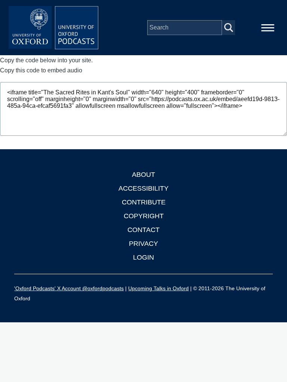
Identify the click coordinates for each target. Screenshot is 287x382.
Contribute (144, 202)
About (143, 174)
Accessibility (143, 188)
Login (143, 257)
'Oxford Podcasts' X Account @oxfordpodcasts (69, 288)
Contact (143, 230)
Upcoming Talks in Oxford (158, 288)
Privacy (143, 243)
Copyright (144, 216)
